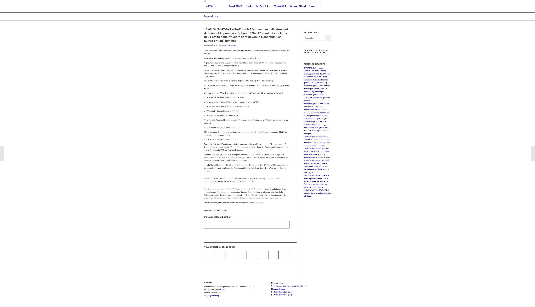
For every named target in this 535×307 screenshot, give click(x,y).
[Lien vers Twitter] (329, 6)
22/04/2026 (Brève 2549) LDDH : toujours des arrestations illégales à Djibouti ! (317, 193)
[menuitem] (235, 6)
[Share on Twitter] (275, 224)
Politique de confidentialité (281, 292)
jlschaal (233, 45)
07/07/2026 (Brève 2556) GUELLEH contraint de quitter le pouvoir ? (317, 98)
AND (218, 45)
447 (215, 210)
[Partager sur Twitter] (247, 224)
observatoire (222, 210)
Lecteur (223, 45)
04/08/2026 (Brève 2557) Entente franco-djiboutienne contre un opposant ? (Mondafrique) (317, 89)
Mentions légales (278, 289)
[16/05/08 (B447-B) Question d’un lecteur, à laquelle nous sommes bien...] (2, 153)
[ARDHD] (208, 6)
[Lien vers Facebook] (325, 6)
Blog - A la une (211, 16)
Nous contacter (277, 283)
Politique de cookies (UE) (281, 295)
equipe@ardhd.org (211, 296)
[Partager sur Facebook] (218, 224)
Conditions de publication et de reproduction (289, 286)
